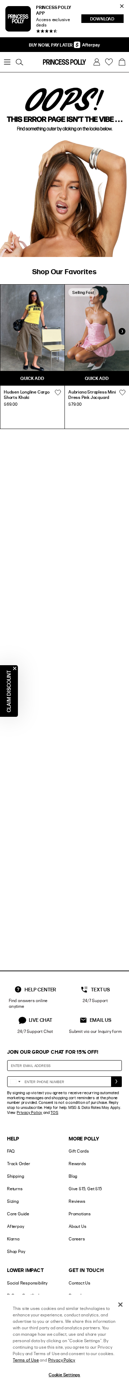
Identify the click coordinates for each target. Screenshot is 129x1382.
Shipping (15, 1176)
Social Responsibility (27, 1283)
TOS (54, 1112)
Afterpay (15, 1226)
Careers (77, 1239)
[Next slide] (122, 331)
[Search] (19, 62)
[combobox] (15, 1082)
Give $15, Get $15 (85, 1188)
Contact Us (80, 1283)
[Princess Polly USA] (64, 62)
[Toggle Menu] (7, 62)
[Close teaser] (14, 668)
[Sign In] (96, 62)
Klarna (13, 1239)
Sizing (13, 1201)
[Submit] (116, 1081)
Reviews (77, 1201)
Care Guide (18, 1213)
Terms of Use (26, 1360)
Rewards (77, 1163)
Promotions (80, 1213)
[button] (122, 62)
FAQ (10, 1151)
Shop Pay (16, 1251)
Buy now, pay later (51, 45)
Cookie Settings (64, 1374)
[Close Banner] (122, 6)
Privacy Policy (29, 1112)
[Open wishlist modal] (57, 393)
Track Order (18, 1163)
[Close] (120, 1304)
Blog (73, 1176)
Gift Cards (79, 1151)
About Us (77, 1226)
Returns (15, 1188)
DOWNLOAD (107, 19)
